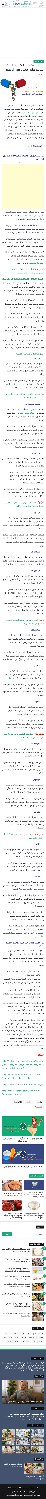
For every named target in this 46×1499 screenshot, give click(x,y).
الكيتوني (7, 1334)
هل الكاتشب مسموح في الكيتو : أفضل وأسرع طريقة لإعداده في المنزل (13, 1216)
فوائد (34, 1341)
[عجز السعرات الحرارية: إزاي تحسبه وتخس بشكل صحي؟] (37, 1441)
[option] (23, 1392)
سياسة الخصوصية (32, 1495)
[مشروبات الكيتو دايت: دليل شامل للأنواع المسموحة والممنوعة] (38, 1278)
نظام (22, 1341)
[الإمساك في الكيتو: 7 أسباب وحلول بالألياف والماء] (8, 1441)
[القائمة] (3, 4)
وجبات (16, 1341)
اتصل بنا (14, 1491)
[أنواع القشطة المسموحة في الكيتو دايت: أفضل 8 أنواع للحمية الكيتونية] (38, 1252)
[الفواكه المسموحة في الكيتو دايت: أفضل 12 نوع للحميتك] (38, 1297)
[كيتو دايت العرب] (23, 4)
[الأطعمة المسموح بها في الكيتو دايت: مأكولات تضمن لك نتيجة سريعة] (38, 1287)
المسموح (31, 1337)
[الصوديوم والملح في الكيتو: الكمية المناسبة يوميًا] (23, 1433)
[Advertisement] (23, 33)
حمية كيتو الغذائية (31, 112)
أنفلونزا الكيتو (37, 263)
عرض (28, 146)
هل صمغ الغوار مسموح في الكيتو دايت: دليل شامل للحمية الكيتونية (34, 1216)
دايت (10, 1337)
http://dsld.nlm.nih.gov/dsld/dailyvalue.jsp (22, 1084)
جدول (16, 1337)
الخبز (34, 1334)
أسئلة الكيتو (38, 61)
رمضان (41, 1341)
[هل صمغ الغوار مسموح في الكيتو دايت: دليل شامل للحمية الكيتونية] (34, 1206)
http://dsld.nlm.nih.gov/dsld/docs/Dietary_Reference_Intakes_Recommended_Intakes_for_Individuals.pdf (23, 1064)
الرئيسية (31, 1491)
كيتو (28, 1341)
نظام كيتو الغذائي (26, 413)
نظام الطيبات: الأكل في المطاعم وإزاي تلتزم (26, 1402)
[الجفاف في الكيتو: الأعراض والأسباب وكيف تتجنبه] (37, 1433)
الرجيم (22, 1334)
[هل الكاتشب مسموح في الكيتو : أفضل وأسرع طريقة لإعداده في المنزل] (12, 1206)
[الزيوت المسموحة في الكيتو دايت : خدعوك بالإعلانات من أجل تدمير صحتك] (38, 1270)
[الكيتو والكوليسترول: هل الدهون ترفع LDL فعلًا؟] (37, 1450)
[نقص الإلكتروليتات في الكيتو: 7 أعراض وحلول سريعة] (23, 1450)
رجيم (4, 1337)
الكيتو (28, 1102)
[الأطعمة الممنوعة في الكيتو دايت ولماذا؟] (34, 1468)
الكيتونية (17, 1102)
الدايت (39, 1102)
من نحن (23, 1491)
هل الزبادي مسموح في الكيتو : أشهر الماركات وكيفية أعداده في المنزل (34, 1194)
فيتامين (38, 1107)
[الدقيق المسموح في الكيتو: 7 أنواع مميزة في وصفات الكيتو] (38, 1306)
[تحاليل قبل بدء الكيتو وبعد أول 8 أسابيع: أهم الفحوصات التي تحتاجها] (23, 1441)
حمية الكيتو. (9, 678)
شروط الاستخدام (14, 1495)
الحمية (41, 1334)
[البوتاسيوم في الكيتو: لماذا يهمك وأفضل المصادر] (8, 1433)
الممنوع (23, 1337)
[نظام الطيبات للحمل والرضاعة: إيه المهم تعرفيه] (8, 1450)
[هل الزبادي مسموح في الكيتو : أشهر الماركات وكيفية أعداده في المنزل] (34, 1185)
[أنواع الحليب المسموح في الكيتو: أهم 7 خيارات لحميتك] (38, 1316)
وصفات (9, 1341)
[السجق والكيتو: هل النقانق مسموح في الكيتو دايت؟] (12, 1185)
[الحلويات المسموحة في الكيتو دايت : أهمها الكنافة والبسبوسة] (38, 1262)
